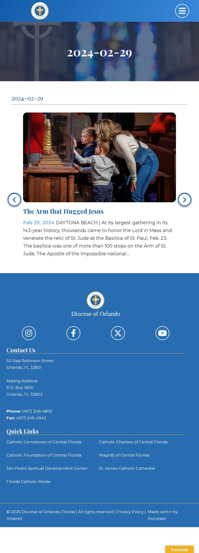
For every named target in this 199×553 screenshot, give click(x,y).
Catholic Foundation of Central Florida (43, 455)
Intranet (14, 518)
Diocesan (157, 518)
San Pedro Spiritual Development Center (47, 468)
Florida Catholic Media (28, 481)
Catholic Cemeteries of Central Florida (43, 441)
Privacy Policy (130, 511)
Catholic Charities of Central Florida (133, 441)
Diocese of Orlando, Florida (48, 511)
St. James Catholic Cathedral (127, 468)
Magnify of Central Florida (124, 455)
